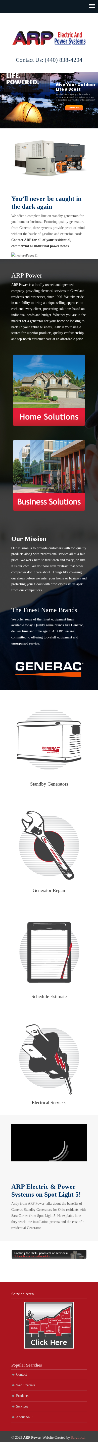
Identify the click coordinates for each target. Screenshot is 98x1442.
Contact (21, 1374)
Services (22, 1406)
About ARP (24, 1417)
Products (22, 1396)
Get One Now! (74, 108)
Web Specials (25, 1385)
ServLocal (78, 1437)
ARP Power (49, 33)
